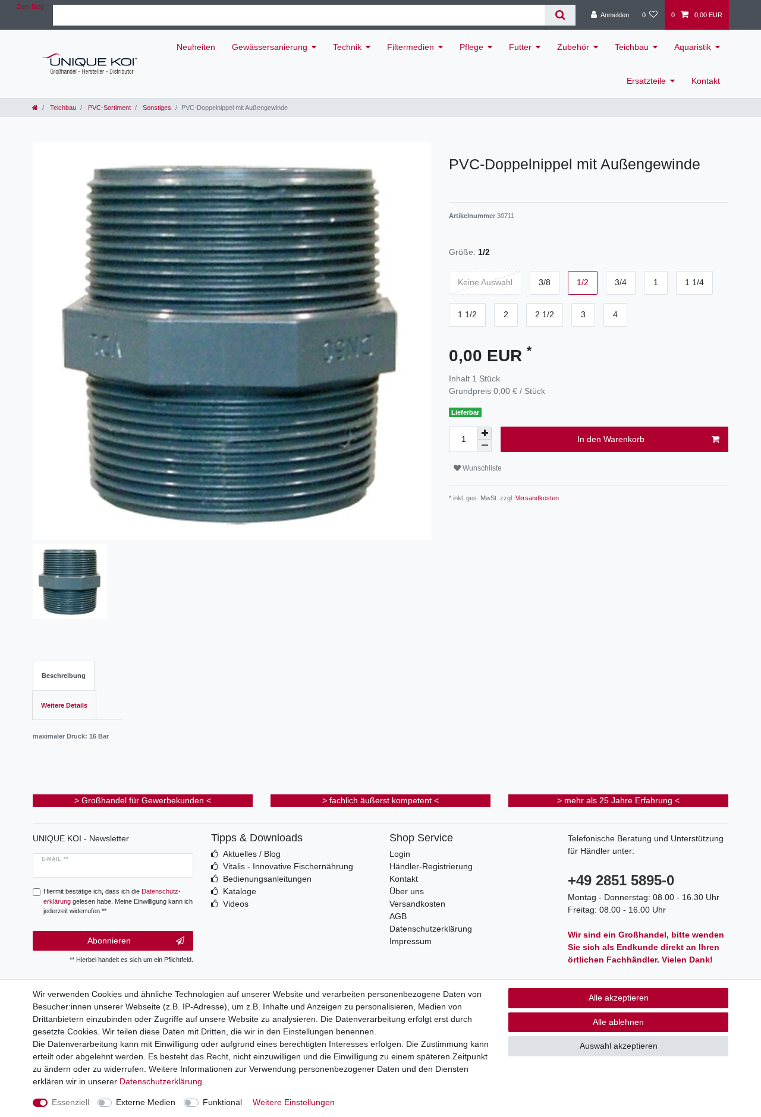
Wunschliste (481, 468)
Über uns (406, 891)
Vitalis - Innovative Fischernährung (288, 866)
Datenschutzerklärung (430, 928)
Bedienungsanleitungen (267, 878)
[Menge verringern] (484, 446)
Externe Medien (145, 1102)
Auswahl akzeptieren (619, 1045)
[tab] (64, 676)
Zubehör (573, 47)
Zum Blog (30, 6)
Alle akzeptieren (619, 997)
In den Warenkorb (610, 439)
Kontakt (705, 81)
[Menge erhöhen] (484, 433)
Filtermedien (410, 47)
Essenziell (70, 1102)
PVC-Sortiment (108, 107)
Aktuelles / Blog (252, 854)
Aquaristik (692, 47)
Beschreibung (64, 675)
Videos (236, 903)
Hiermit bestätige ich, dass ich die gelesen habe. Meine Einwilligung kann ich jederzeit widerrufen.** (118, 901)
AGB (398, 916)
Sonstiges (156, 107)
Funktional (222, 1102)
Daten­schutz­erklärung (161, 1081)
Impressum (410, 941)
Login (399, 854)
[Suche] (560, 15)
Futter (520, 47)
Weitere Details (64, 705)
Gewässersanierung (269, 47)
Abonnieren (109, 940)
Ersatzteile (646, 81)
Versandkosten (536, 497)
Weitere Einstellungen (294, 1102)
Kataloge (239, 891)
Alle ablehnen (618, 1022)
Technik (347, 47)
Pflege (471, 47)
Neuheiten (196, 47)
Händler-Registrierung (431, 866)
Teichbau (632, 47)
